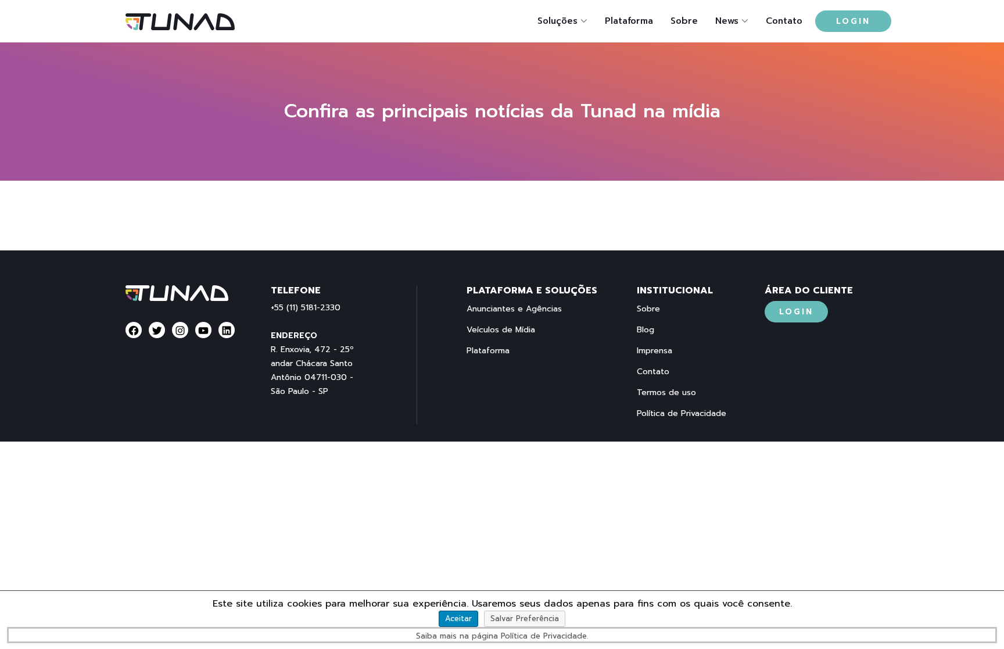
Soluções (557, 21)
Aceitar (458, 618)
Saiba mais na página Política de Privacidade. (502, 635)
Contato (784, 21)
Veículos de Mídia (501, 330)
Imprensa (654, 351)
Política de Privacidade (681, 413)
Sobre (684, 21)
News (726, 21)
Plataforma (629, 21)
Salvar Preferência (524, 618)
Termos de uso (666, 393)
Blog (645, 330)
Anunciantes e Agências (514, 309)
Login (853, 21)
